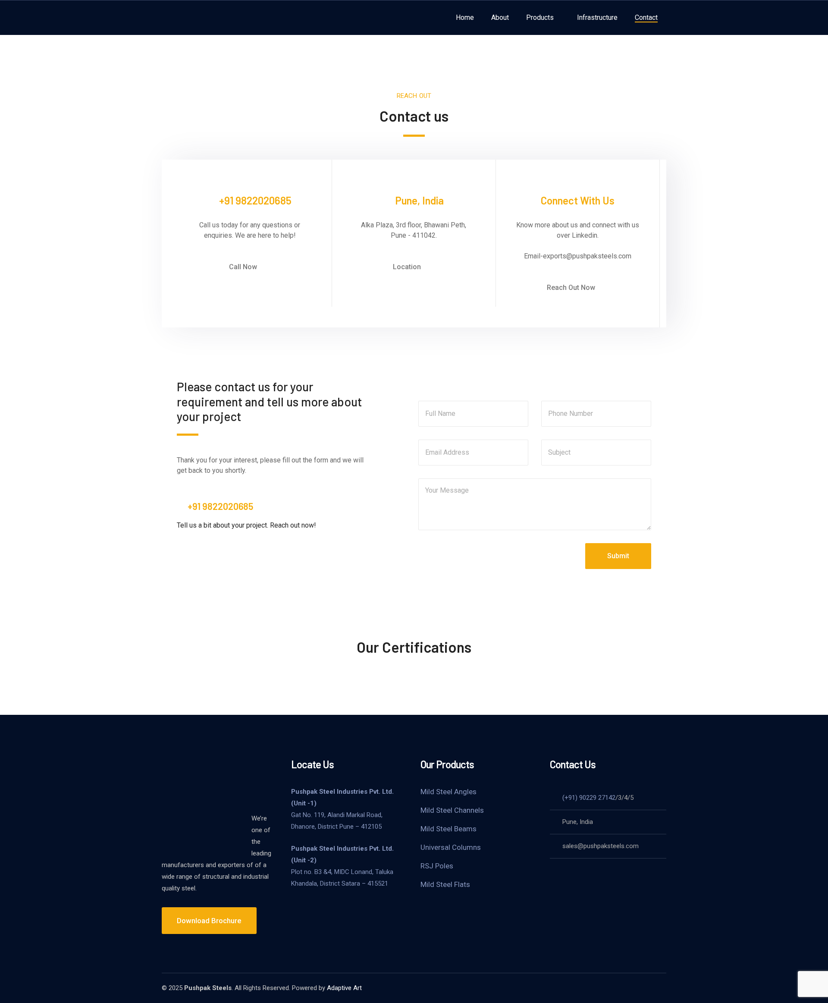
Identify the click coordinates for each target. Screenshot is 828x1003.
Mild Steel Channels (452, 810)
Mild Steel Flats (445, 884)
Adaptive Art (344, 988)
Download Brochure (209, 920)
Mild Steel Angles (448, 791)
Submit (618, 556)
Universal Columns (450, 847)
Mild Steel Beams (448, 828)
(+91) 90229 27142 (588, 798)
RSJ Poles (436, 866)
